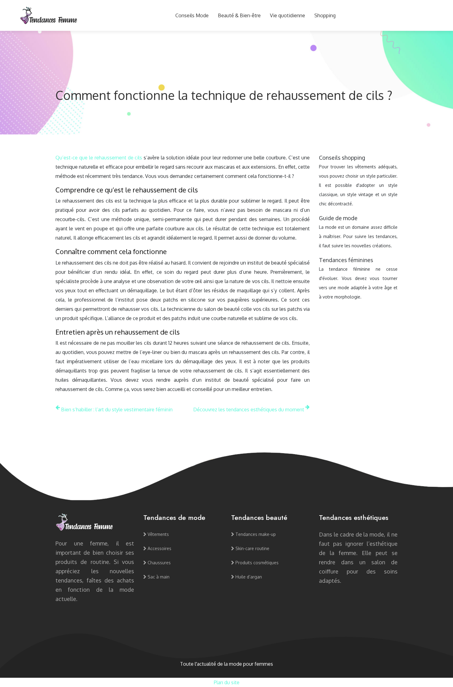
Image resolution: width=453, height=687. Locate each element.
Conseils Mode (192, 15)
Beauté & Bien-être (239, 15)
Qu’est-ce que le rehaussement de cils (98, 157)
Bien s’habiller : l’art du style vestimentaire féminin (117, 409)
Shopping (325, 15)
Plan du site (226, 682)
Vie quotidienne (287, 15)
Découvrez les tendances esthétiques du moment (248, 409)
